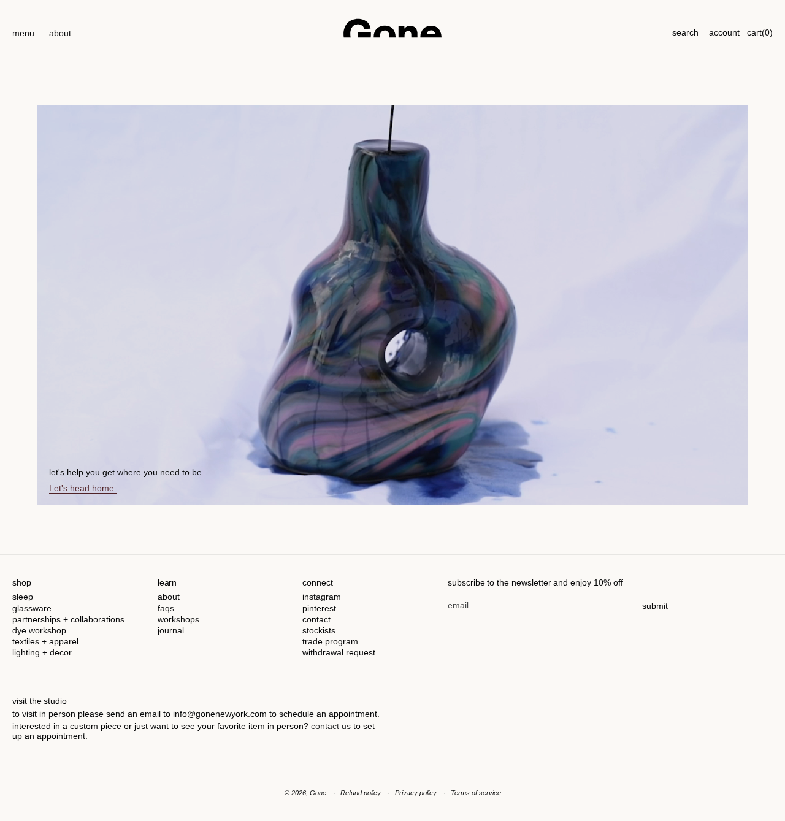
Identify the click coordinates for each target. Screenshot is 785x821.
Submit (655, 606)
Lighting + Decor (42, 652)
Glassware (32, 608)
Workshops (178, 619)
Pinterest (319, 608)
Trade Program (330, 641)
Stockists (318, 630)
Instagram (321, 596)
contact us (331, 726)
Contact (316, 619)
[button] (23, 28)
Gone (318, 792)
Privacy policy (416, 792)
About (169, 596)
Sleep (22, 596)
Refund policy (360, 792)
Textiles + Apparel (45, 641)
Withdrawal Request (338, 652)
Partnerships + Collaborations (68, 619)
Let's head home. (83, 488)
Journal (171, 630)
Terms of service (476, 792)
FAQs (166, 608)
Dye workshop (39, 630)
